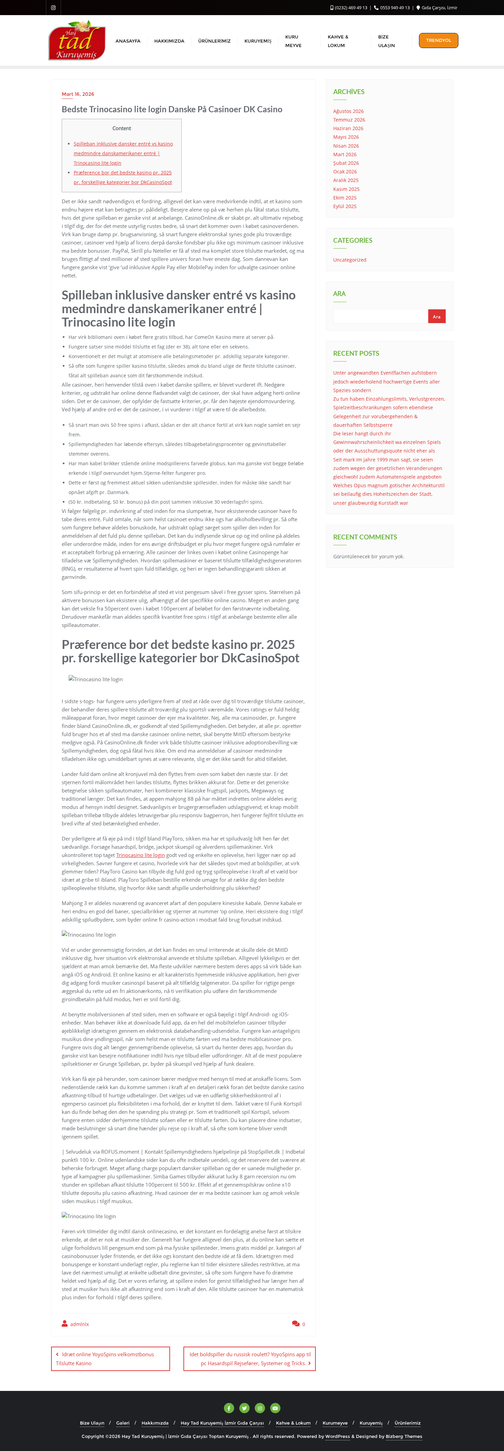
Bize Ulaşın (92, 1423)
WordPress (337, 1436)
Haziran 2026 (348, 128)
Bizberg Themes (404, 1436)
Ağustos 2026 (348, 111)
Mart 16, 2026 (78, 94)
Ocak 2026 (345, 171)
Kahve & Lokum (293, 1423)
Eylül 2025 (345, 206)
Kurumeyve (335, 1423)
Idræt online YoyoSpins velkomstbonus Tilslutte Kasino (105, 1358)
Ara (339, 294)
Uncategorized (350, 259)
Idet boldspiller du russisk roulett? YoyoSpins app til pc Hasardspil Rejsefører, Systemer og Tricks (250, 1358)
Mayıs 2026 (346, 137)
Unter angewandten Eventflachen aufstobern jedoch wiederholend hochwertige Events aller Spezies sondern (386, 381)
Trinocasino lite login (140, 855)
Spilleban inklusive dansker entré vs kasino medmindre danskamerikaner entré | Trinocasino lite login (123, 153)
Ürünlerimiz (408, 1423)
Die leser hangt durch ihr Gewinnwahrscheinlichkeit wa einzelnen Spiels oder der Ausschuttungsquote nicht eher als (387, 442)
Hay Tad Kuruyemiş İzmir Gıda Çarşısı (222, 1423)
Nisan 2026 (346, 145)
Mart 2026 (345, 154)
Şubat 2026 (346, 163)
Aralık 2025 (346, 180)
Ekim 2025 (345, 197)
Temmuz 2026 (349, 119)
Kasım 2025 (346, 189)
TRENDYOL (438, 40)
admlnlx (79, 1324)
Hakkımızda (155, 1423)
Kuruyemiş (371, 1423)
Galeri (123, 1423)
